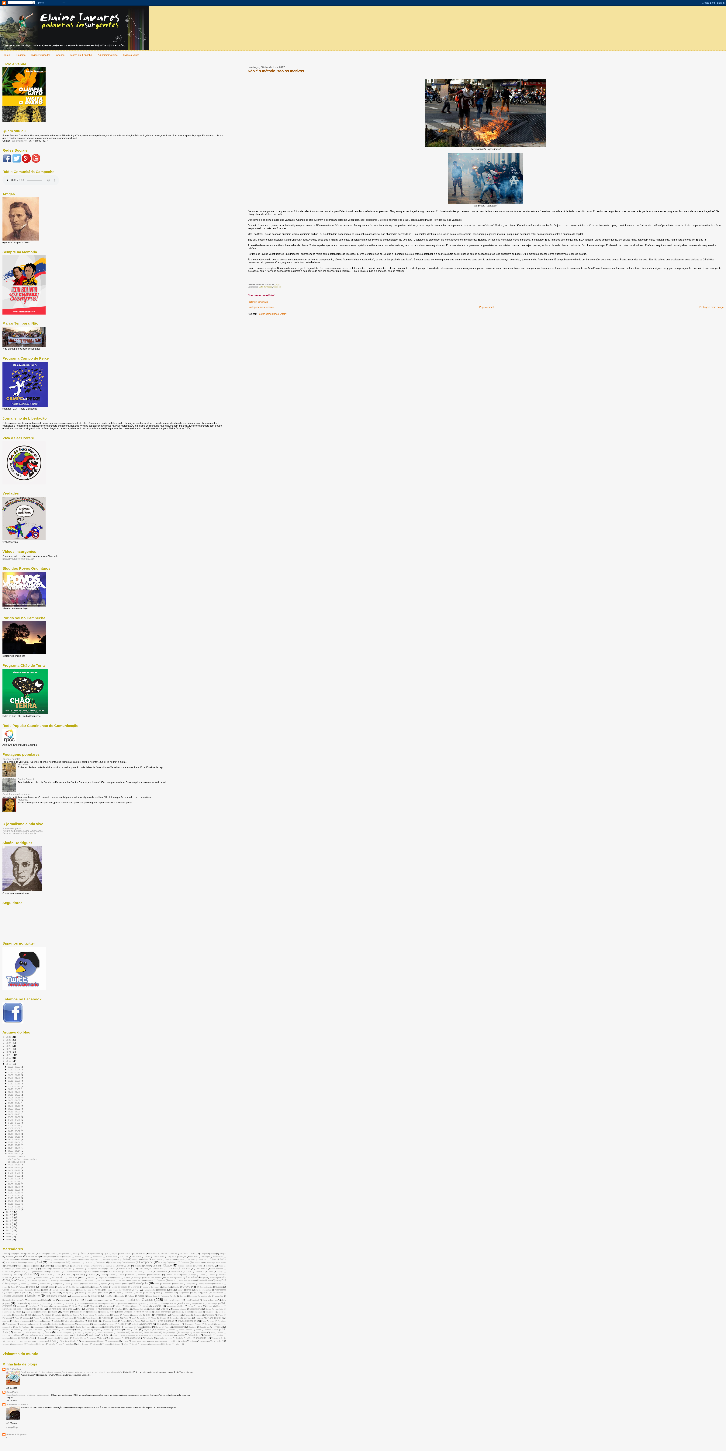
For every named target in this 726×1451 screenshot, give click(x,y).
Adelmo (42, 1254)
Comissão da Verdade (61, 1269)
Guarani (219, 1287)
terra (102, 1338)
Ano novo (124, 1256)
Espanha (123, 1280)
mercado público (60, 1306)
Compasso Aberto (96, 1269)
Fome (156, 1284)
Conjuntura (55, 1271)
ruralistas (108, 1330)
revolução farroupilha (33, 1330)
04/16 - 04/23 (14, 1167)
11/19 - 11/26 (14, 1081)
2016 (9, 1212)
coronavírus (176, 1271)
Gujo (38, 1290)
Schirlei (78, 1332)
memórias (33, 1306)
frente (5, 1287)
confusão (21, 1271)
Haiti (46, 1290)
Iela (172, 1290)
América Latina (187, 1253)
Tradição (179, 1338)
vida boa (70, 1344)
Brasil (39, 1262)
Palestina (161, 1315)
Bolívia (223, 1259)
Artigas (183, 1256)
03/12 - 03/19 (14, 1181)
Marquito (153, 1303)
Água (105, 1254)
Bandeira (75, 1259)
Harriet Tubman (58, 1290)
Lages (183, 1296)
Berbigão (170, 1259)
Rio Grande (67, 1329)
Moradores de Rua (175, 1306)
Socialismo (156, 1335)
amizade (9, 1256)
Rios (78, 1330)
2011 (9, 1227)
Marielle (124, 1303)
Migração (94, 1306)
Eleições (10, 1280)
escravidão (89, 1280)
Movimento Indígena (11, 1309)
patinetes (69, 1318)
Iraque (149, 1293)
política (92, 1320)
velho (183, 1341)
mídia (83, 1306)
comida (44, 1269)
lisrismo (62, 1300)
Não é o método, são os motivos (22, 1159)
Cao (161, 1262)
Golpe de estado (119, 1287)
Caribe (208, 1262)
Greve (186, 1286)
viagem (41, 1344)
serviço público (200, 1332)
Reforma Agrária (112, 1327)
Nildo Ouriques (125, 1312)
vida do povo (83, 1344)
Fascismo (44, 1283)
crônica (27, 1274)
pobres (5, 1321)
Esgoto (112, 1280)
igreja (188, 1290)
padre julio (137, 1315)
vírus (126, 1344)
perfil (134, 1318)
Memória (21, 1306)
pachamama (103, 1315)
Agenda (60, 55)
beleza (145, 1259)
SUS (23, 1338)
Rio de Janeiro (52, 1330)
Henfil (80, 1290)
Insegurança (68, 1292)
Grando (166, 1287)
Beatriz (116, 1259)
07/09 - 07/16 (14, 1125)
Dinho (202, 1275)
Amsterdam (33, 1256)
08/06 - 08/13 (14, 1114)
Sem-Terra (122, 1332)
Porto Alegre (134, 1321)
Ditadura (19, 1277)
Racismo (147, 1324)
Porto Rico (148, 1321)
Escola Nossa (75, 1280)
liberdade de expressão (13, 1300)
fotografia (191, 1284)
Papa (220, 1315)
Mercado (45, 1306)
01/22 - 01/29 (14, 1201)
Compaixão (80, 1269)
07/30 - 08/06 (14, 1117)
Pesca (163, 1318)
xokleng (144, 1344)
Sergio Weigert (169, 1332)
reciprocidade (40, 1327)
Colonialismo (20, 1269)
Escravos (101, 1280)
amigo (213, 1253)
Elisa (22, 1280)
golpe (105, 1287)
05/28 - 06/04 (14, 1142)
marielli (134, 1303)
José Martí (109, 1296)
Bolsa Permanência (14, 1262)
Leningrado (206, 1296)
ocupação (197, 1312)
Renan (158, 1327)
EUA (223, 1280)
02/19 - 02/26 (14, 1190)
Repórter (192, 1327)
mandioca (58, 1303)
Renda (168, 1327)
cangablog (12, 1427)
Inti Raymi (116, 1293)
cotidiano (200, 1271)
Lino (53, 1300)
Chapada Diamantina (93, 1266)
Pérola (153, 1318)
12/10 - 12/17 (14, 1072)
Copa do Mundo (114, 1271)
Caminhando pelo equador (16, 794)
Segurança (89, 1332)
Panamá (198, 1315)
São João (18, 1332)
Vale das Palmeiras (158, 1341)
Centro (47, 1266)
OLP (30, 1315)
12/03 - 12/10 (14, 1075)
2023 (9, 1046)
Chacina (76, 1266)
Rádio (159, 1324)
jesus (205, 1292)
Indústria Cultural (40, 1293)
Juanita (120, 1296)
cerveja (58, 1266)
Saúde (48, 1332)
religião (148, 1327)
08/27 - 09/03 (14, 1109)
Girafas (96, 1287)
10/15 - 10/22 (14, 1095)
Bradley (29, 1262)
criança (220, 1271)
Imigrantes (206, 1290)
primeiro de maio (39, 1324)
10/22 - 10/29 (14, 1092)
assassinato (218, 1257)
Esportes (161, 1280)
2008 (9, 1236)
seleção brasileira (105, 1332)
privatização (55, 1324)
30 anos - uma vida (16, 1156)
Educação (190, 1277)
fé (54, 1284)
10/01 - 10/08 (14, 1100)
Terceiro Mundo (79, 1338)
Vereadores (18, 1344)
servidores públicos (11, 1335)
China (156, 1265)
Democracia (155, 1274)
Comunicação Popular (178, 1268)
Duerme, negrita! (11, 759)
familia (23, 1284)
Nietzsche (92, 1312)
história (98, 1290)
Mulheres (90, 1309)
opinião (58, 1315)
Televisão (64, 1338)
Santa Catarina (185, 1330)
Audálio (21, 1259)
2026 (9, 1037)
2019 (9, 1058)
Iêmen (180, 1290)
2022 (9, 1049)
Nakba (208, 1309)
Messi (74, 1306)
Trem (21, 1341)
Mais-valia (35, 1303)
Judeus (131, 1296)
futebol (32, 1287)
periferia (143, 1318)
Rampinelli (209, 1324)
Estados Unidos (204, 1280)
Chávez (119, 1266)
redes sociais (64, 1327)
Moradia (157, 1306)
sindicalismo (79, 1335)
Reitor (139, 1327)
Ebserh (127, 1277)
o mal (187, 1312)
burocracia (52, 1262)
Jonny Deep (217, 1293)
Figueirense (116, 1284)
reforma (98, 1327)
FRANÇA (219, 1284)
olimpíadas (19, 1315)
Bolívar (213, 1259)
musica (153, 1309)
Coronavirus (161, 1271)
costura (189, 1271)
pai (148, 1314)
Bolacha (202, 1259)
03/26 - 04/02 (14, 1176)
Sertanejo (184, 1332)
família (33, 1283)
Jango (196, 1293)
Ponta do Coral (110, 1321)
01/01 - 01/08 (14, 1209)
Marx (163, 1303)
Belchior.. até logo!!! (16, 1162)
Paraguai (6, 1318)
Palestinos (176, 1315)
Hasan (72, 1290)
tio (110, 1338)
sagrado (147, 1329)
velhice (174, 1341)
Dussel (117, 1278)
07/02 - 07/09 (14, 1128)
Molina (146, 1306)
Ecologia (138, 1278)
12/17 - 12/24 (14, 1070)
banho (96, 1259)
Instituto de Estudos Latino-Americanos (22, 831)
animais (78, 1257)
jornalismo (33, 1295)
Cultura (91, 1274)
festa (68, 1284)
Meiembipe (212, 1303)
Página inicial (486, 307)
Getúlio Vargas (75, 1287)
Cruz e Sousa (46, 1275)
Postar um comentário (258, 302)
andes (59, 1257)
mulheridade (104, 1309)
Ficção (77, 1284)
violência (277, 287)
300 (12, 1254)
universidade (69, 1341)
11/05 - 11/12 (14, 1086)
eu (217, 1280)
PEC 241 (106, 1318)
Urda (83, 1341)
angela (68, 1257)
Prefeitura (222, 1321)
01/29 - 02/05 (14, 1198)
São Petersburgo (33, 1332)
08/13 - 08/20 (14, 1112)
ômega (38, 1315)
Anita (87, 1257)
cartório (29, 1266)
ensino (54, 1280)
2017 (9, 1064)
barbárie (106, 1259)
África (83, 1253)
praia (212, 1321)
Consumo (90, 1271)
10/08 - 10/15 (14, 1098)
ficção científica (90, 1284)
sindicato (93, 1335)
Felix (60, 1284)
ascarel (193, 1256)
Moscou (219, 1306)
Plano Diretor (214, 1318)
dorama (91, 1278)
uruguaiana (113, 1341)
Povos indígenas (165, 1321)
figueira (104, 1283)
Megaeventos (198, 1303)
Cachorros (100, 1262)
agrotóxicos (95, 1254)
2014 (9, 1218)
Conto (101, 1271)
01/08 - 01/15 (14, 1207)
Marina (143, 1303)
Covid (210, 1271)
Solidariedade (194, 1335)
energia (43, 1280)
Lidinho (44, 1300)
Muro (127, 1309)
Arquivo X (172, 1257)
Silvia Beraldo (45, 1335)
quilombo (136, 1324)
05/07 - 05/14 (14, 1151)
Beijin (125, 1259)
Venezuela (215, 1341)
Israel (158, 1293)
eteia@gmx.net (19, 140)
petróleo (188, 1318)
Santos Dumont (26, 779)
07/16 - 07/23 (14, 1123)
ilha (196, 1290)
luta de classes (172, 1300)
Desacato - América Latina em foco (20, 833)
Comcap (33, 1268)
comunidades (217, 1269)
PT (126, 1324)
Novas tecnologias (162, 1312)
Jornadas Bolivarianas (12, 1296)
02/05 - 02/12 (14, 1195)
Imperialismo (220, 1290)
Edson (179, 1278)
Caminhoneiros (128, 1262)
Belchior (135, 1259)
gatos (51, 1287)
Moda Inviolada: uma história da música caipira (28, 1395)
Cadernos (113, 1262)
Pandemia (209, 1315)
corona (149, 1271)
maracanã (70, 1303)
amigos (223, 1253)
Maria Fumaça (111, 1303)
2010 (9, 1230)
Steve (14, 1338)
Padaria (126, 1315)
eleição (222, 1277)
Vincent (105, 1344)
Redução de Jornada (82, 1327)
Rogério (97, 1330)
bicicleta (180, 1259)
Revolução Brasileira (11, 1330)
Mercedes (23, 799)
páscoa (26, 1318)
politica (81, 1321)
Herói (89, 1290)
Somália (219, 1335)
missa (136, 1306)
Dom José (72, 1277)
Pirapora (199, 1318)
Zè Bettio (167, 1344)
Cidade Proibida (185, 1266)
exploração (12, 1284)
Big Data (191, 1259)
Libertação (33, 1300)
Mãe (25, 1303)
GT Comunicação (204, 1287)
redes (51, 1327)
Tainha (41, 1338)
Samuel (172, 1330)
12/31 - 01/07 (14, 1067)
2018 (9, 1061)
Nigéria (103, 1312)
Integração (93, 1293)
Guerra (5, 1290)
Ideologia (162, 1290)
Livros (95, 1300)
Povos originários (187, 1321)
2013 (9, 1221)
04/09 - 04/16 (14, 1170)
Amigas (203, 1254)
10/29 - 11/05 (14, 1089)
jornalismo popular (56, 1295)
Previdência (10, 1324)
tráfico (189, 1338)
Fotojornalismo (205, 1284)
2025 (9, 1040)
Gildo (87, 1287)
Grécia (176, 1287)
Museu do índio (140, 1309)
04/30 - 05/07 (14, 1153)
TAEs (31, 1338)
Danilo (131, 1274)
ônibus (48, 1315)
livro (86, 1300)
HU (136, 1289)
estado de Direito (186, 1280)
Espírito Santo (136, 1280)
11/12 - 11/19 (14, 1084)
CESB (67, 1266)
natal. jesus (31, 1312)
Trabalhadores (132, 1338)
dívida (29, 1278)
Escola (63, 1280)
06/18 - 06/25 (14, 1134)
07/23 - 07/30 (14, 1120)
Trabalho (149, 1338)
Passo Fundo (40, 1318)
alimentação (126, 1254)
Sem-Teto (135, 1332)
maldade (46, 1303)
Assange (205, 1256)
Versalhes (23, 764)
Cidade (167, 1265)
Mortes (209, 1306)
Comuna (111, 1268)
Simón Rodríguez (62, 1335)
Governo (135, 1287)
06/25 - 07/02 (14, 1131)
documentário (58, 1277)
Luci (103, 1300)
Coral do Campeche (133, 1271)
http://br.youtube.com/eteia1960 (18, 559)
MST (79, 1309)
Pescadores (175, 1318)
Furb (13, 1287)
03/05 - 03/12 (14, 1184)
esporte (149, 1280)
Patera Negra (55, 1318)
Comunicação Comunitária (151, 1268)
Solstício (208, 1335)
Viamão (52, 1344)
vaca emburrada (139, 1341)
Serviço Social (217, 1332)
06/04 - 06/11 (14, 1139)
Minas (118, 1306)
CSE (58, 1274)
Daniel (121, 1275)
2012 (9, 1224)
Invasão (128, 1293)
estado (172, 1280)
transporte (201, 1338)
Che (128, 1266)
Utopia (125, 1341)
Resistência (204, 1327)
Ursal (91, 1341)
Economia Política (153, 1277)
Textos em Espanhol (81, 55)
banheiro (86, 1259)
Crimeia (5, 1275)
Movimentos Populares (60, 1309)
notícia (148, 1312)
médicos (184, 1303)
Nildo (112, 1312)
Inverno (139, 1293)
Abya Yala (30, 1253)
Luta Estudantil (192, 1300)
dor (82, 1278)
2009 (9, 1233)
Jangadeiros (183, 1293)
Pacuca (115, 1315)
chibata (137, 1266)
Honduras (126, 1290)
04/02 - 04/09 (14, 1173)
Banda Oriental (60, 1259)
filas (127, 1284)
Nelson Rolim (79, 1312)
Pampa (187, 1315)
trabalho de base (164, 1338)
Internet (104, 1292)
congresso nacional (38, 1271)
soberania (143, 1335)
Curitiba (112, 1275)
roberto (87, 1330)
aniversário (111, 1256)
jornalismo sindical (80, 1296)
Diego (193, 1275)
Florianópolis (140, 1283)
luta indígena (210, 1300)
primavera (24, 1324)
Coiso (220, 1266)
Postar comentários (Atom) (272, 313)
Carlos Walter (220, 1262)
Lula (110, 1300)
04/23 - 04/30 (14, 1165)
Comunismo (7, 1271)
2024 (9, 1043)
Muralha (118, 1309)
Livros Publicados (40, 55)
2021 (9, 1052)
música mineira (179, 1309)
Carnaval (9, 1266)
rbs (17, 1327)
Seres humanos (151, 1332)
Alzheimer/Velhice (108, 55)
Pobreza (37, 1321)
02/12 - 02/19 (14, 1193)
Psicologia (109, 1324)
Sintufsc (105, 1335)
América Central (168, 1253)
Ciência (198, 1266)
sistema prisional (128, 1335)
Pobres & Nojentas (16, 1434)
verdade (6, 1344)
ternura (93, 1338)
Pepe (125, 1318)
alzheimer (140, 1253)
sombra (5, 1338)
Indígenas (23, 1292)
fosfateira (179, 1284)
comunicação (126, 1268)
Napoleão (219, 1309)
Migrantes (107, 1306)
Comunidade (201, 1268)
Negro (54, 1311)
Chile (146, 1266)
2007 (9, 1239)
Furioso (22, 1287)
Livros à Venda (131, 55)
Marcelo (81, 1303)
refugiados (128, 1327)
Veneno (203, 1341)
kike (174, 1296)
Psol (120, 1324)
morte (199, 1306)
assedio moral (8, 1259)
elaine (212, 1278)
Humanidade (149, 1290)
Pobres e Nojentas (12, 828)
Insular (81, 1293)
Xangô (134, 1344)
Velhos (193, 1341)
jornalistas (95, 1296)
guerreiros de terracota (23, 1290)
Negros (66, 1312)
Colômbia (6, 1268)
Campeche (146, 1262)
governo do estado (151, 1287)
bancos (47, 1259)
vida (60, 1344)
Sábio (127, 1330)
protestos (98, 1324)
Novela (178, 1312)
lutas (18, 1303)
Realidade (26, 1327)
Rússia (118, 1329)
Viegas (96, 1344)
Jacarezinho (169, 1293)
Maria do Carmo (95, 1303)
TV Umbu (40, 1341)
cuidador (80, 1274)
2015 (9, 1215)
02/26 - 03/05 (14, 1187)
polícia (57, 1321)
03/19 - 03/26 (14, 1179)
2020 (9, 1055)
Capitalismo (172, 1262)
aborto (20, 1254)
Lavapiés (193, 1296)
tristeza (29, 1341)
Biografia (21, 55)
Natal (19, 1311)
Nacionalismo (195, 1309)
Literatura (74, 1300)
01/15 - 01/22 (14, 1204)
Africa (75, 1254)
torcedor (117, 1338)
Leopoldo (219, 1296)
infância (55, 1292)
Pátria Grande (91, 1318)
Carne (20, 1266)
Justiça (141, 1296)
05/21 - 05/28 (14, 1145)
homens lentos (111, 1290)
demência (142, 1275)
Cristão (16, 1275)
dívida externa (42, 1278)
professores (84, 1324)
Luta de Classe (265, 287)
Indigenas (10, 1293)
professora (69, 1324)
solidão (180, 1335)
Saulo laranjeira (64, 1332)
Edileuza (169, 1278)
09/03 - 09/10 (14, 1106)
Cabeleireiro (76, 1262)
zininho (178, 1344)
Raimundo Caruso (193, 1324)
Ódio (221, 1312)
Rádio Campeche (173, 1324)
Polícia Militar (69, 1321)
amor (19, 1256)
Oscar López (88, 1315)
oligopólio (6, 1315)
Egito (203, 1277)
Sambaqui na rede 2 (17, 1404)
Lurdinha (120, 1300)
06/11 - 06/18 (14, 1137)
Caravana (197, 1262)
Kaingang (165, 1296)
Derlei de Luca (172, 1275)
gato (43, 1287)
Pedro (116, 1318)
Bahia (37, 1259)
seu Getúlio (30, 1335)
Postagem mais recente (261, 307)
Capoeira (185, 1262)
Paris (17, 1318)
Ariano (147, 1257)
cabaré (63, 1262)
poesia (47, 1321)
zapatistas (155, 1344)
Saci (136, 1329)
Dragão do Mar (104, 1278)
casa (38, 1266)
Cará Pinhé (12, 1392)
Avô (30, 1259)
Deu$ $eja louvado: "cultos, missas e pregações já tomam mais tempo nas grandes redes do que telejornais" (71, 1372)
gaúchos (61, 1287)
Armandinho (159, 1257)
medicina (172, 1303)
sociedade (169, 1335)
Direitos (212, 1275)
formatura (167, 1284)
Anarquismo (47, 1257)
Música (164, 1309)
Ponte (123, 1321)
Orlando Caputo (72, 1315)
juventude (152, 1296)
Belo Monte (157, 1259)
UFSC (52, 1341)
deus (184, 1274)
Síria (115, 1335)
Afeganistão (64, 1254)
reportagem (179, 1327)
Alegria (115, 1254)
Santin (198, 1330)
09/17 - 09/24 (14, 1103)
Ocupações (211, 1312)
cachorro (88, 1262)
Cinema (210, 1265)
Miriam (127, 1306)
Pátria (79, 1318)
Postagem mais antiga (711, 307)
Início (7, 55)
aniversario (97, 1257)
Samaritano (160, 1330)
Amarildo (153, 1253)
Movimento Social (34, 1309)
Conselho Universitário (73, 1271)
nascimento (7, 1312)
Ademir (52, 1254)
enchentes (32, 1280)
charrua (109, 1266)
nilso (138, 1311)
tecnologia (52, 1338)
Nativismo (43, 1312)
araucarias (136, 1257)
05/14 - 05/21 (14, 1148)
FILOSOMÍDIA (13, 1369)
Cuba (67, 1274)
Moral (190, 1306)
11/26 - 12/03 (14, 1078)
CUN (103, 1275)
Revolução (218, 1327)
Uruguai (100, 1341)
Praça (203, 1321)
